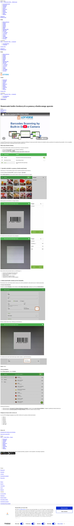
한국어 (4, 35)
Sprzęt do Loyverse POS (5, 434)
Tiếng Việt (5, 30)
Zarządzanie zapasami (4, 476)
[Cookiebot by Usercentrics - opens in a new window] (7, 524)
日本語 (4, 36)
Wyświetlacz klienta (4, 499)
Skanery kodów (3, 112)
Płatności (4, 14)
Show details (60, 523)
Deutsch (4, 23)
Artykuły (4, 7)
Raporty (4, 11)
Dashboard (2, 495)
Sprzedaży (5, 6)
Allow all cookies (64, 508)
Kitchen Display (3, 497)
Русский (4, 31)
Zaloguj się (2, 16)
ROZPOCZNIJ (3, 17)
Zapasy (4, 8)
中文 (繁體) (5, 37)
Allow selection (64, 511)
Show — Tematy (3, 437)
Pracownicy (5, 9)
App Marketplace (6, 43)
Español (4, 25)
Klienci (4, 10)
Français (4, 26)
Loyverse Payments (6, 3)
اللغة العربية (5, 32)
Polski (4, 28)
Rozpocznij (5, 5)
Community (5, 44)
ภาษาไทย (5, 33)
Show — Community (4, 41)
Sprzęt (4, 13)
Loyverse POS (3, 493)
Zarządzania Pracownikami (5, 503)
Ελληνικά (4, 38)
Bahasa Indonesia (6, 22)
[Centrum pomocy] (4, 75)
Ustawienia (5, 12)
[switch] (33, 524)
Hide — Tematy (10, 437)
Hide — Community (12, 41)
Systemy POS (3, 46)
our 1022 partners (22, 509)
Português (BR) (5, 29)
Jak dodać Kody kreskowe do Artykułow (7, 432)
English (4, 24)
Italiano (4, 27)
